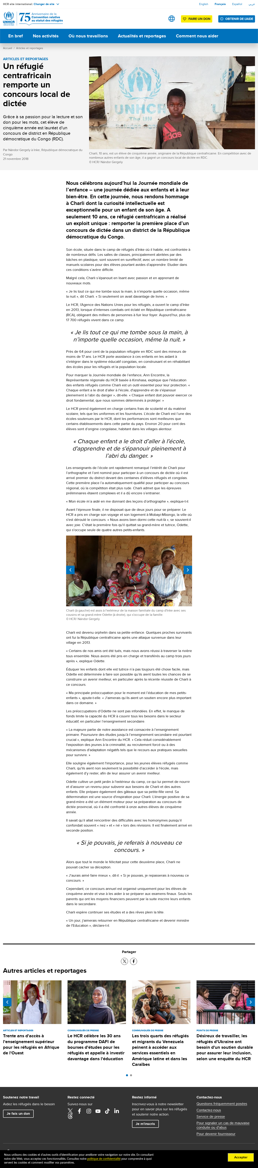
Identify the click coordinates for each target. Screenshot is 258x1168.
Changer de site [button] (44, 4)
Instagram (88, 1111)
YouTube (98, 1111)
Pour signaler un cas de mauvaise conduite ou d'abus (223, 1125)
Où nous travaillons (88, 36)
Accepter (241, 1157)
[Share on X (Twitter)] (124, 961)
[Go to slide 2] (132, 1076)
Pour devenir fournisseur (216, 1134)
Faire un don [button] (199, 18)
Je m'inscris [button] (145, 1123)
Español (237, 4)
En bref (15, 36)
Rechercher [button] (159, 18)
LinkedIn (116, 1111)
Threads (70, 1116)
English (203, 4)
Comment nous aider (197, 36)
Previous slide (70, 570)
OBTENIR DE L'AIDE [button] (239, 18)
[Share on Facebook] (133, 961)
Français (220, 4)
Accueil (7, 48)
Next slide (188, 570)
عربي (252, 4)
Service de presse (211, 1116)
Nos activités (45, 36)
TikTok (107, 1111)
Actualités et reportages (142, 36)
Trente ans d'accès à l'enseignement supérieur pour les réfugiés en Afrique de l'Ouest (31, 1044)
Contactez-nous (209, 1110)
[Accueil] (31, 18)
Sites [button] (171, 18)
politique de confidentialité (104, 1159)
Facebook (79, 1111)
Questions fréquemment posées (222, 1103)
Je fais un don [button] (18, 1113)
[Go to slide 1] (128, 1076)
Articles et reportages (29, 48)
